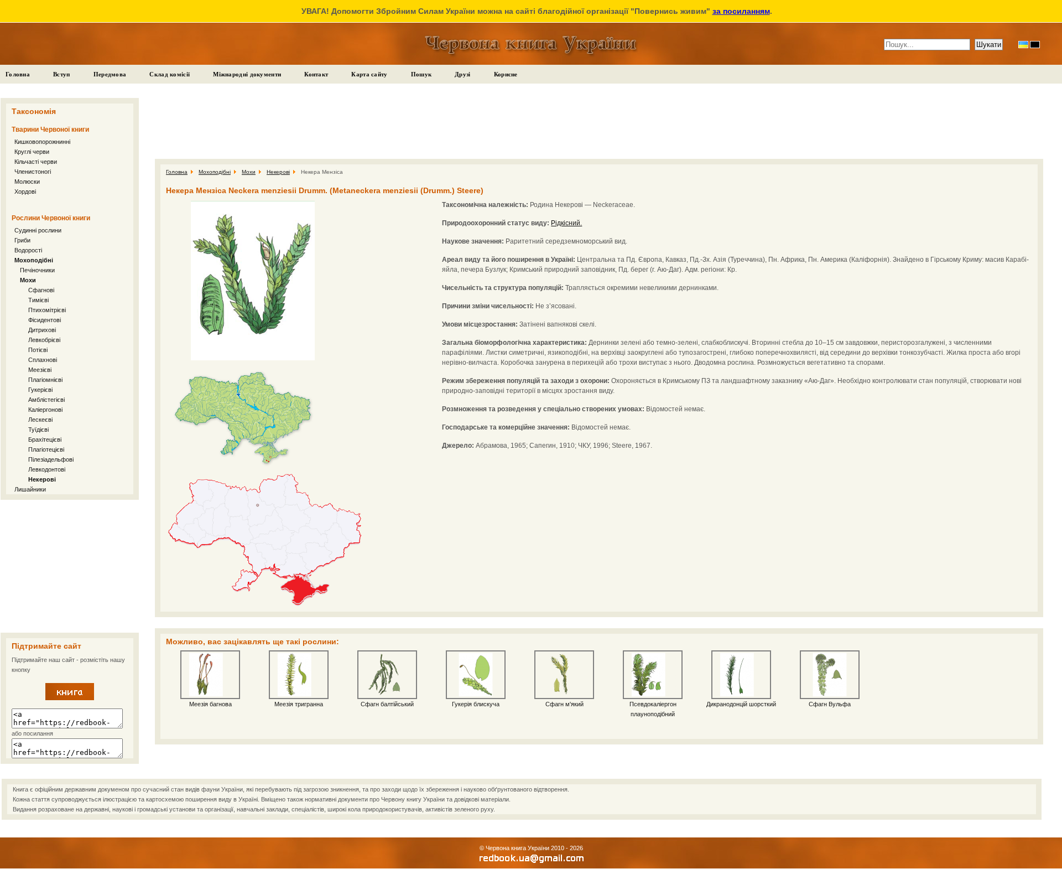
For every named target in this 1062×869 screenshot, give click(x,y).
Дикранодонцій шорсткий (741, 704)
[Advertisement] (69, 566)
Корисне (506, 74)
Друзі (463, 74)
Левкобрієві (44, 340)
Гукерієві (40, 389)
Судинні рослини (37, 230)
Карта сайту (369, 74)
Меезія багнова (210, 704)
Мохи (28, 280)
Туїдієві (38, 429)
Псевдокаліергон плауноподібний (652, 709)
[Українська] (1023, 45)
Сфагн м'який (564, 704)
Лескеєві (40, 419)
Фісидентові (44, 320)
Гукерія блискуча (475, 704)
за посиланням (741, 11)
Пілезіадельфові (51, 459)
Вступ (61, 74)
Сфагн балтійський (387, 704)
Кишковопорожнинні (42, 141)
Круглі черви (31, 151)
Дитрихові (42, 330)
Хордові (25, 191)
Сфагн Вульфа (830, 704)
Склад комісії (169, 74)
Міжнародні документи (247, 74)
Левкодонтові (46, 469)
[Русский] (1034, 45)
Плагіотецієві (46, 449)
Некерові (42, 479)
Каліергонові (45, 409)
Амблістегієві (46, 399)
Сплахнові (42, 359)
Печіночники (37, 270)
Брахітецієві (44, 439)
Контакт (316, 74)
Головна (18, 74)
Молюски (27, 181)
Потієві (38, 349)
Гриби (22, 240)
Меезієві (39, 369)
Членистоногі (32, 171)
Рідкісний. (566, 223)
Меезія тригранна (298, 704)
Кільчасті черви (35, 161)
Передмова (110, 74)
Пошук (421, 74)
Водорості (28, 250)
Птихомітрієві (47, 310)
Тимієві (38, 300)
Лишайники (30, 489)
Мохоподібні (33, 260)
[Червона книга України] (69, 698)
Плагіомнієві (45, 379)
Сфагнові (41, 290)
